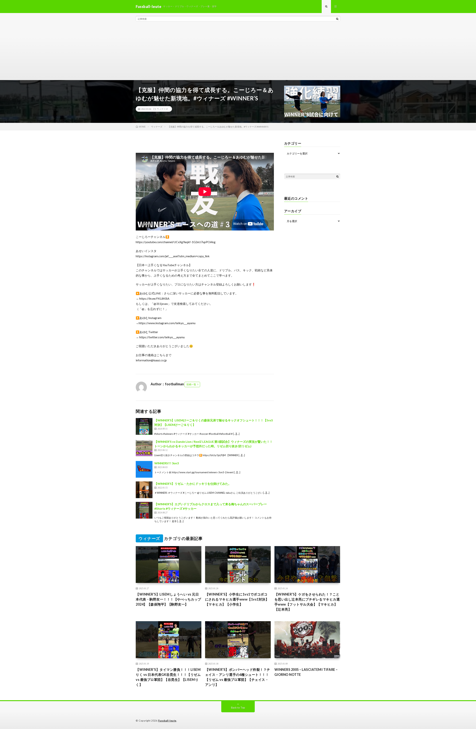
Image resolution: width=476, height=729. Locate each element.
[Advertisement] (238, 52)
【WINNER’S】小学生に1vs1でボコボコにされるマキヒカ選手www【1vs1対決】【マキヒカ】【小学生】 (237, 599)
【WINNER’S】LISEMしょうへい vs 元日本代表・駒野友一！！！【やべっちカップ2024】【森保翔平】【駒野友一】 (168, 599)
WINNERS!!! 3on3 (166, 463)
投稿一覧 (191, 384)
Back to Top (238, 707)
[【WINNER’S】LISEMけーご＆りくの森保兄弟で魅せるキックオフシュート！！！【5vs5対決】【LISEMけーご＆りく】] (144, 426)
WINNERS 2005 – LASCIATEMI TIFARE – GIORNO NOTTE (306, 672)
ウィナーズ (162, 109)
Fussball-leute (167, 720)
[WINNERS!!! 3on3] (144, 469)
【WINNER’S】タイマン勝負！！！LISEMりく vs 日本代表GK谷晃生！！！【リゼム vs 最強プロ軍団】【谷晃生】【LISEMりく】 (168, 677)
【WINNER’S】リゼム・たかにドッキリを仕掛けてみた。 (192, 483)
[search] (337, 19)
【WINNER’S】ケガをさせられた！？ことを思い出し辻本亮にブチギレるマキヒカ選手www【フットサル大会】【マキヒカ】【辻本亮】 (307, 601)
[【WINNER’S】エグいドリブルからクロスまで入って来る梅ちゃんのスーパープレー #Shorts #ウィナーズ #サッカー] (144, 510)
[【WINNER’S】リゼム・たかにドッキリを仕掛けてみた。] (144, 489)
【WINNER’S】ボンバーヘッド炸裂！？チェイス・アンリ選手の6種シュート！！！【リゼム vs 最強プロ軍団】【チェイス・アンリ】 (237, 677)
